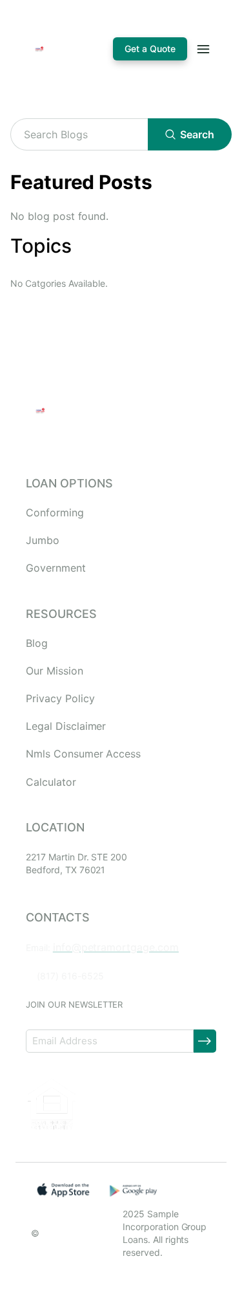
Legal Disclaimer (66, 726)
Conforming (55, 513)
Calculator (51, 782)
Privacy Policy (60, 699)
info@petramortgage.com (116, 947)
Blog (37, 643)
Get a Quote (150, 48)
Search (197, 134)
